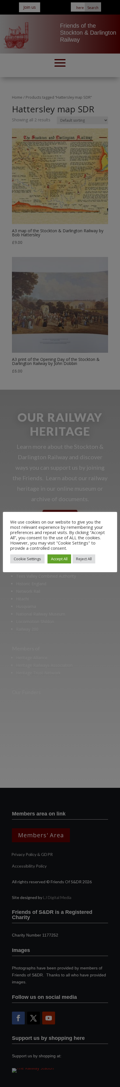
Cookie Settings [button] (27, 558)
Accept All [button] (59, 558)
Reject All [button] (84, 558)
